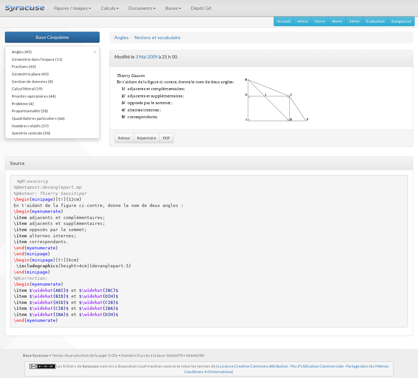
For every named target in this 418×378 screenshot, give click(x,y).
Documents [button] (141, 8)
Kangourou (401, 21)
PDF (166, 137)
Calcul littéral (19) (27, 88)
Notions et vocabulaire (158, 37)
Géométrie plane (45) (30, 73)
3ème (354, 21)
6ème (302, 21)
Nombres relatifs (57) (30, 125)
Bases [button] (172, 8)
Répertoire (146, 137)
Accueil (283, 21)
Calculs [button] (108, 8)
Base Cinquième (52, 37)
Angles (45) (22, 51)
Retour (124, 137)
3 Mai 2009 (147, 56)
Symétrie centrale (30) (31, 133)
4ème (337, 21)
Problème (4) (23, 103)
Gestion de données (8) (32, 81)
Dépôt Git (201, 8)
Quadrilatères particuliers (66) (38, 118)
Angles (121, 37)
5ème (319, 21)
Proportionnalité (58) (30, 110)
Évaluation (375, 21)
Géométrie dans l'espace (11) (37, 59)
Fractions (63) (24, 66)
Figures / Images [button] (71, 8)
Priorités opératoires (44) (34, 96)
